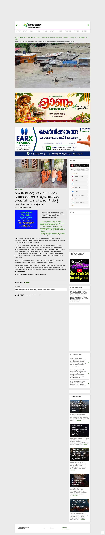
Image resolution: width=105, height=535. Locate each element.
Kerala (21, 189)
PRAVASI (60, 31)
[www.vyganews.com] (32, 28)
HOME (18, 31)
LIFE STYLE (68, 31)
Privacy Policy (64, 527)
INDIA (31, 31)
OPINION (76, 31)
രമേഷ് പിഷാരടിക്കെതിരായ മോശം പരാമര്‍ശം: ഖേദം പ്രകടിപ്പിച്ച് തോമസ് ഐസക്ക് (52, 234)
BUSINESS (84, 31)
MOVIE (45, 31)
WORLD (38, 31)
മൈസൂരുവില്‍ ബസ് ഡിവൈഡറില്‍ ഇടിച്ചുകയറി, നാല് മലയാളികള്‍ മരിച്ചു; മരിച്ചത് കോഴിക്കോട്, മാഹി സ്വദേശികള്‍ (52, 223)
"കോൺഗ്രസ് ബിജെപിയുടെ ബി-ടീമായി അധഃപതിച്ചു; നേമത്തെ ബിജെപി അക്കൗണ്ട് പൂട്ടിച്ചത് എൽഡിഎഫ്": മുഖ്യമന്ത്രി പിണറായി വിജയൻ (52, 229)
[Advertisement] (52, 11)
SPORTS (52, 31)
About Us (52, 528)
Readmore (79, 420)
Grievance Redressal (66, 529)
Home (16, 189)
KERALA (25, 31)
